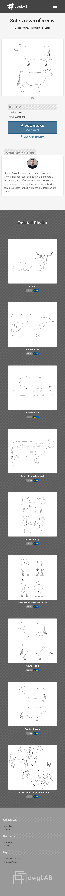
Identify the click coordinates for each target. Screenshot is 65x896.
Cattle (47, 27)
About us (8, 825)
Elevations (20, 116)
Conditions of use (12, 858)
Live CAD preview (33, 136)
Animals (26, 27)
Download (34, 127)
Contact (7, 829)
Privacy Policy (10, 861)
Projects (8, 842)
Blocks (18, 27)
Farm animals (37, 27)
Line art (20, 112)
